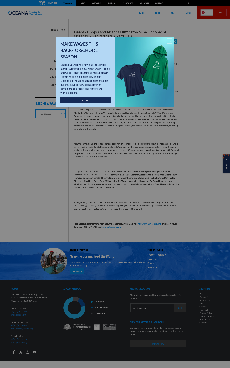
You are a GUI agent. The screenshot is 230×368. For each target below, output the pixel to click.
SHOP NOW (86, 100)
